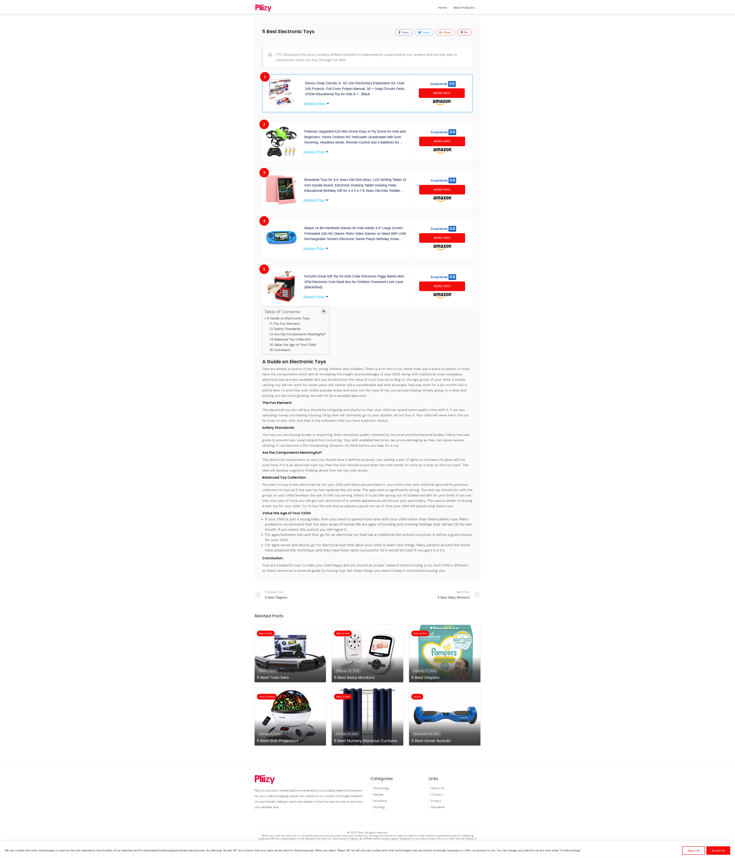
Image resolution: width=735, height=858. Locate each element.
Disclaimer (438, 807)
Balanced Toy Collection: (292, 339)
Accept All (718, 850)
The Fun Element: (286, 324)
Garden (378, 794)
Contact (437, 794)
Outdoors (380, 801)
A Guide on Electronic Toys (288, 318)
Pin (466, 32)
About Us (437, 788)
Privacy (436, 801)
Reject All (693, 850)
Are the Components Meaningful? (300, 334)
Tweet (426, 32)
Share (405, 32)
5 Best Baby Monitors (454, 595)
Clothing (379, 807)
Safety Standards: (287, 329)
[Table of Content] (324, 311)
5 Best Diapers (276, 595)
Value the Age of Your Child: (295, 345)
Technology (381, 788)
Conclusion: (282, 350)
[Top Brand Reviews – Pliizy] (268, 8)
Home (442, 8)
